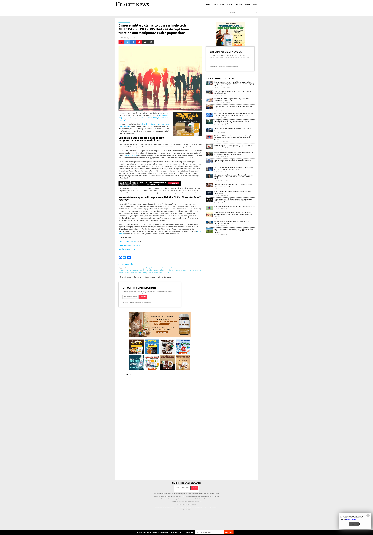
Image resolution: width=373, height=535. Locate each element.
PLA (189, 270)
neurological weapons (179, 270)
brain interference (136, 268)
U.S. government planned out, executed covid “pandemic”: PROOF (234, 206)
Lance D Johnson (135, 38)
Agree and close (354, 524)
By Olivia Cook (224, 132)
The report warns (130, 155)
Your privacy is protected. (128, 302)
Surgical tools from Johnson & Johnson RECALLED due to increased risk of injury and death (231, 122)
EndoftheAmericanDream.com (129, 245)
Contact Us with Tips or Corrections (186, 504)
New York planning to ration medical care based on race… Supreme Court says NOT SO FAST (232, 222)
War (150, 272)
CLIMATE (255, 4)
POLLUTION (238, 4)
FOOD (214, 4)
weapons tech (164, 272)
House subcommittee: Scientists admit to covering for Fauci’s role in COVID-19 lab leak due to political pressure (234, 153)
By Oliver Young (224, 195)
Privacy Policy (186, 509)
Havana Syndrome (132, 270)
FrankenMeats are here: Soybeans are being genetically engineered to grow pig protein (231, 99)
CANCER (247, 4)
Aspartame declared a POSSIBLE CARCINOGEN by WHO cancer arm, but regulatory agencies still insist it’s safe (233, 146)
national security (165, 270)
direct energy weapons (175, 268)
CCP (145, 268)
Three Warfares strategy (139, 272)
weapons (155, 272)
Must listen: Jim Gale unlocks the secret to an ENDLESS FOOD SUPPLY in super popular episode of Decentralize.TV (233, 200)
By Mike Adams (224, 203)
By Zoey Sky (223, 125)
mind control (153, 270)
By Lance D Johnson (225, 87)
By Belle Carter (224, 156)
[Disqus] (160, 401)
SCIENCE (207, 4)
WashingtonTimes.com (127, 249)
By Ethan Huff (224, 95)
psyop (127, 272)
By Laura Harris (224, 141)
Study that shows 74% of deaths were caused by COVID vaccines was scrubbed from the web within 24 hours (233, 168)
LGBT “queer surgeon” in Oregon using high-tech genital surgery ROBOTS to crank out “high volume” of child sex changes (234, 114)
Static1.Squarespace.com (127, 241)
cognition (150, 268)
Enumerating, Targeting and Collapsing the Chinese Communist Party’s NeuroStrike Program (144, 118)
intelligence (144, 270)
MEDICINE (229, 4)
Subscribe (228, 532)
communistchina (161, 268)
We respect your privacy (176, 496)
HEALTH (221, 4)
